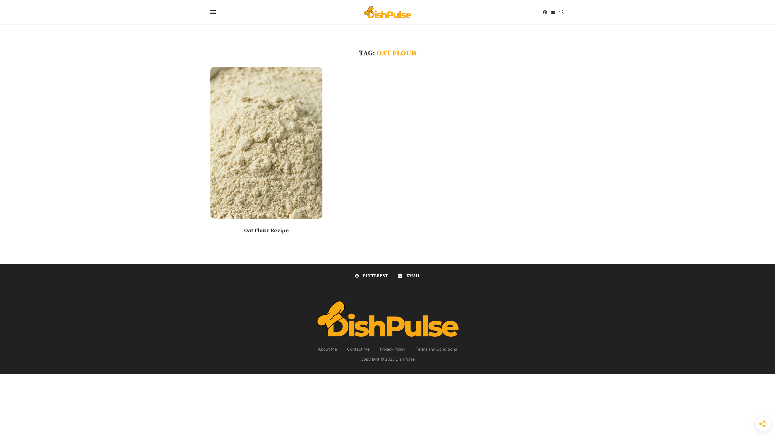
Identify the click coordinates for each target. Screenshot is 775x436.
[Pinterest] (545, 12)
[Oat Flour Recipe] (266, 143)
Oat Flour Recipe (266, 230)
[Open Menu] (213, 12)
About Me (327, 349)
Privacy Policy (392, 349)
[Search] (562, 12)
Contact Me (358, 349)
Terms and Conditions (436, 349)
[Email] (553, 12)
